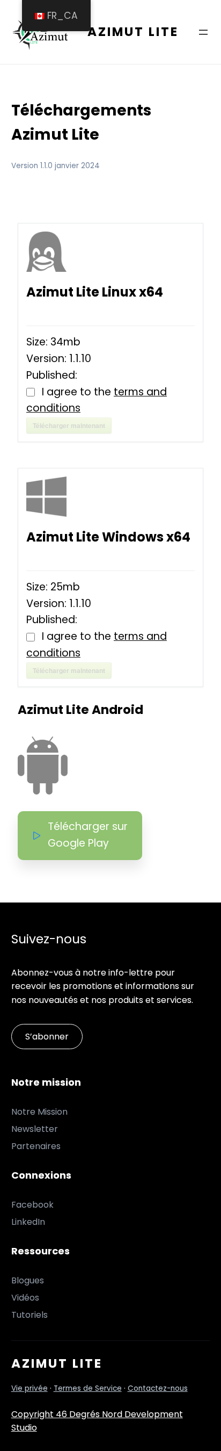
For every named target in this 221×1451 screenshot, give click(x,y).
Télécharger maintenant (69, 425)
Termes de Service (88, 1388)
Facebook (32, 1205)
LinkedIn (28, 1222)
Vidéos (25, 1297)
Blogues (27, 1280)
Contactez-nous (158, 1388)
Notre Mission (39, 1112)
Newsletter (34, 1129)
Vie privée (29, 1388)
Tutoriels (29, 1315)
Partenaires (36, 1146)
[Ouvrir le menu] (203, 32)
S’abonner (47, 1036)
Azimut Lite (133, 31)
